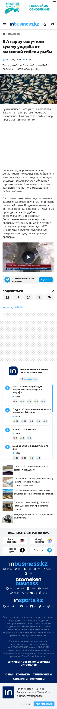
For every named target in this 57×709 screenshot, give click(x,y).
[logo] (24, 24)
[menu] (4, 24)
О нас (9, 679)
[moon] (45, 24)
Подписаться (44, 703)
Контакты (23, 679)
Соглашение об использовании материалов (28, 668)
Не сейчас (25, 703)
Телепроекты (42, 679)
